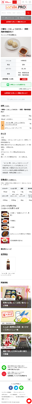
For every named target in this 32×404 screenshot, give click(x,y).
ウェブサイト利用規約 (6, 392)
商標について (4, 399)
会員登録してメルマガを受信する (17, 376)
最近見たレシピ (24, 18)
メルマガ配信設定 (13, 394)
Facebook (11, 388)
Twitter (16, 388)
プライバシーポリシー (18, 392)
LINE (21, 388)
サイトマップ (22, 394)
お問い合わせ (23, 2)
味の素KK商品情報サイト (7, 396)
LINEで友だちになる (13, 369)
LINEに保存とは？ (24, 89)
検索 (28, 13)
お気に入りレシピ (9, 18)
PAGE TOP (29, 379)
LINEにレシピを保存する (17, 84)
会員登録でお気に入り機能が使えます (16, 21)
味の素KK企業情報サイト (21, 396)
